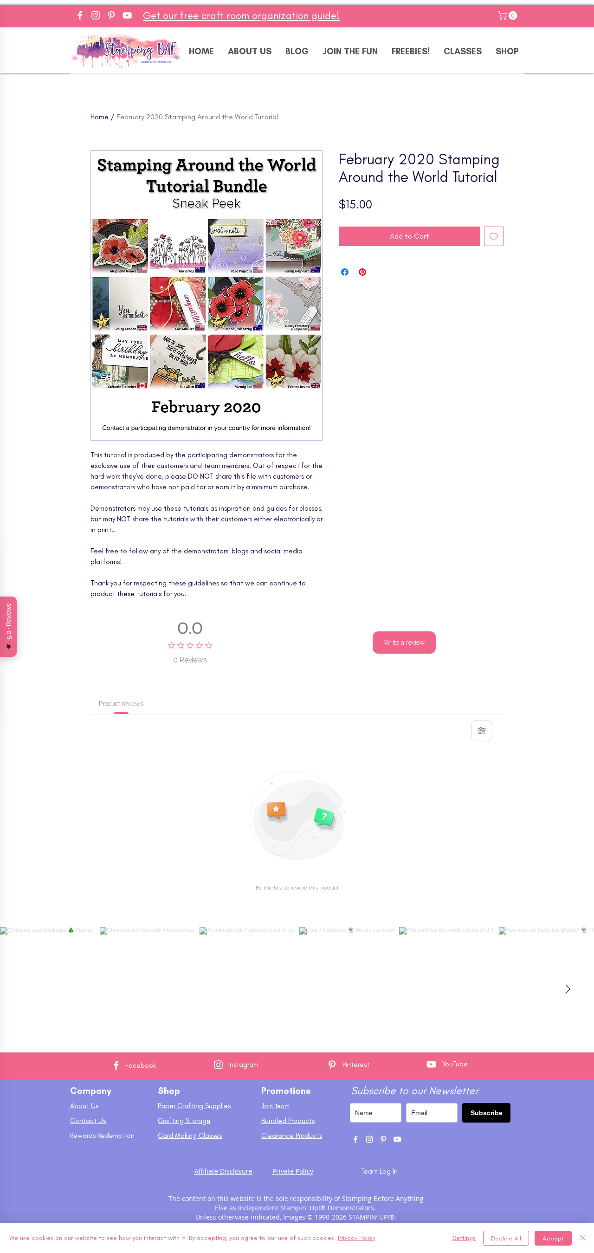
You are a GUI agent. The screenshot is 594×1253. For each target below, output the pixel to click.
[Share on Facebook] (344, 272)
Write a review (404, 642)
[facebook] (355, 1139)
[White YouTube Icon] (431, 1064)
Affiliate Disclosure (223, 1171)
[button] (508, 15)
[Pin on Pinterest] (362, 272)
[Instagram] (95, 15)
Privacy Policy (356, 1238)
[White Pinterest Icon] (332, 1065)
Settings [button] (464, 1238)
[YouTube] (127, 15)
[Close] (582, 1238)
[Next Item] (567, 989)
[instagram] (369, 1139)
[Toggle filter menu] (481, 730)
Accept (553, 1238)
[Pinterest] (111, 15)
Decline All (506, 1238)
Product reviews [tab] (121, 704)
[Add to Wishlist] (494, 236)
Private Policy (292, 1171)
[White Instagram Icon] (218, 1065)
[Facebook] (79, 15)
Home (99, 116)
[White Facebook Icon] (116, 1065)
